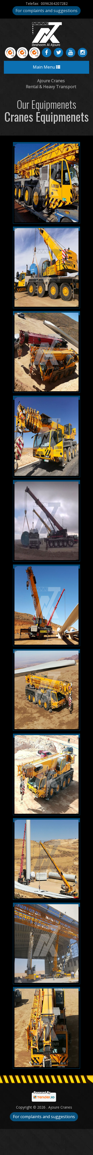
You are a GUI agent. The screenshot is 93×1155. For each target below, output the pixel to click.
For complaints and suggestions (47, 10)
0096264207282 (54, 3)
